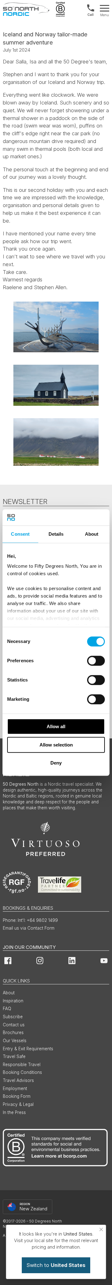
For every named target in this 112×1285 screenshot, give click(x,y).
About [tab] (92, 534)
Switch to (56, 1265)
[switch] (96, 661)
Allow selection (56, 744)
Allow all (56, 726)
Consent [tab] (20, 534)
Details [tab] (56, 534)
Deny (56, 762)
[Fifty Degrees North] (26, 9)
